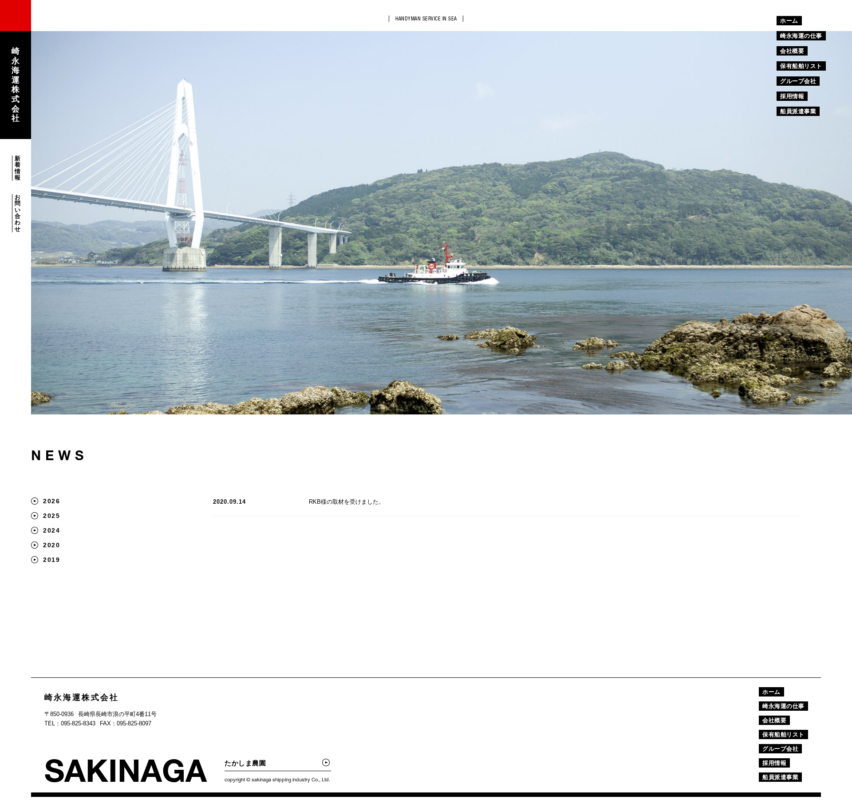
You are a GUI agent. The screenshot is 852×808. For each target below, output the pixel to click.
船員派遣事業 (798, 111)
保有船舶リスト (801, 66)
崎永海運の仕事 (801, 35)
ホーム (789, 20)
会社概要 (792, 51)
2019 (51, 559)
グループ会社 (798, 81)
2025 (51, 515)
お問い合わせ (17, 213)
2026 (51, 501)
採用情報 (792, 96)
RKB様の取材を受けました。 (346, 501)
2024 (51, 530)
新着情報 (17, 168)
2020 (51, 545)
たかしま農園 (245, 763)
